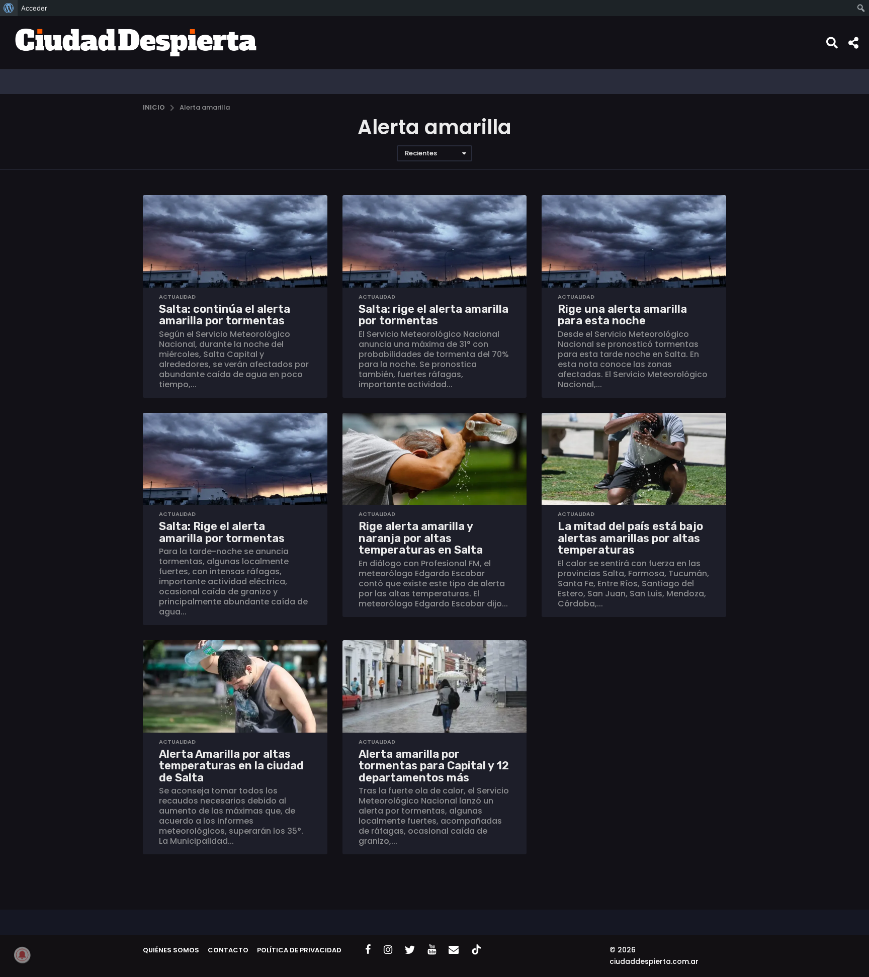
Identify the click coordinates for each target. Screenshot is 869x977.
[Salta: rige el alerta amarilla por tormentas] (434, 241)
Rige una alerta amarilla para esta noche (622, 315)
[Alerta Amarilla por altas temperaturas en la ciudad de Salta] (235, 686)
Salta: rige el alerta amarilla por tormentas (433, 315)
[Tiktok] (476, 949)
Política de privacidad (299, 950)
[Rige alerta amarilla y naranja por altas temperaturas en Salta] (434, 459)
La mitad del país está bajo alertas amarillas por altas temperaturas (630, 538)
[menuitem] (9, 8)
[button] (832, 42)
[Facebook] (368, 949)
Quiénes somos (171, 950)
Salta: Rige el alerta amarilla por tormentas (222, 532)
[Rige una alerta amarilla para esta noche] (634, 241)
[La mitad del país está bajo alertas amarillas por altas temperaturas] (634, 459)
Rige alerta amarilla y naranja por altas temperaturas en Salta (421, 538)
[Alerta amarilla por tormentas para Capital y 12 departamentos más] (434, 686)
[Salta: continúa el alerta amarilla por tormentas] (235, 241)
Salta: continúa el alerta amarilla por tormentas (224, 315)
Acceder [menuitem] (34, 8)
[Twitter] (410, 949)
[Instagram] (388, 949)
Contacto (228, 950)
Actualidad (177, 297)
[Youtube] (431, 949)
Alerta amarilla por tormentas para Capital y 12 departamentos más (434, 765)
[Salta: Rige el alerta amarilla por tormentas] (235, 459)
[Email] (454, 949)
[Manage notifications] (22, 955)
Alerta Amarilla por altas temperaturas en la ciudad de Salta (231, 765)
